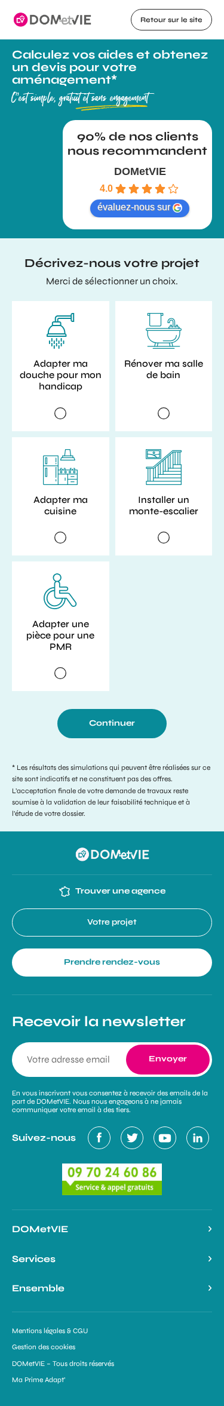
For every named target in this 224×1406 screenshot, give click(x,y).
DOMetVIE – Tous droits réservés (63, 1363)
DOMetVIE (140, 171)
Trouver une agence (119, 891)
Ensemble (38, 1288)
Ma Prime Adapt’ (38, 1380)
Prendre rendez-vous (112, 962)
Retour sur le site (171, 20)
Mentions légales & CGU (50, 1331)
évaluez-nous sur (133, 207)
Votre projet (112, 922)
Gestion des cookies (43, 1347)
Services (34, 1258)
